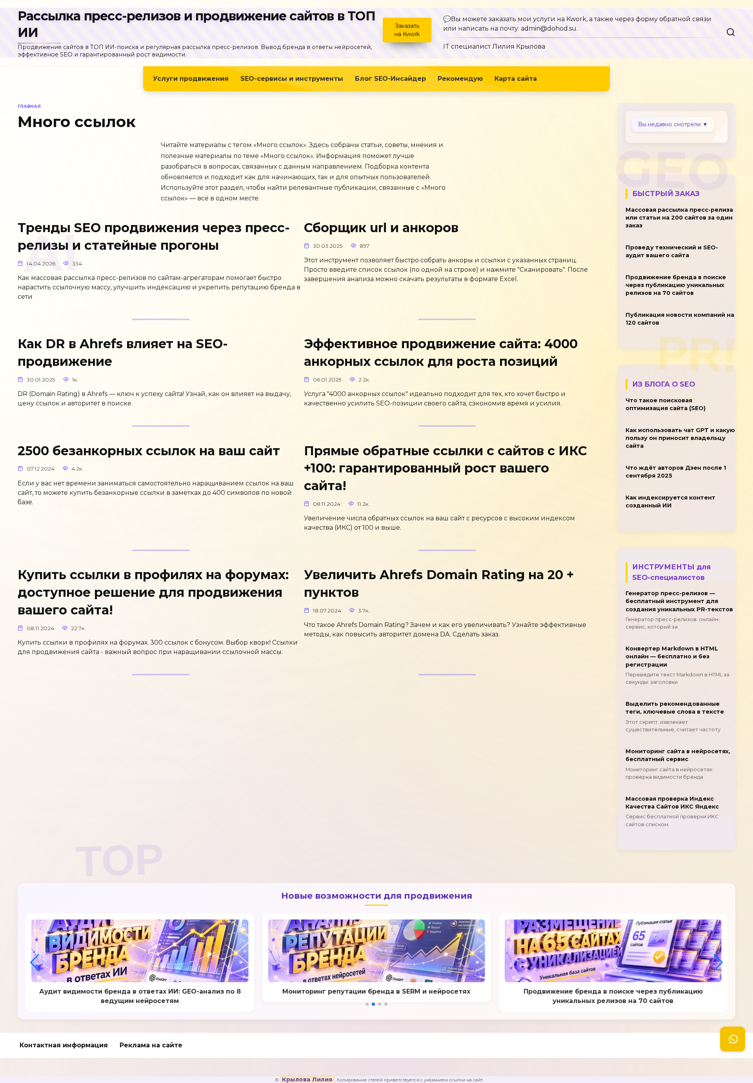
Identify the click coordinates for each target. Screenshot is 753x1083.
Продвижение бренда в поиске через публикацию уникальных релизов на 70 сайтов (676, 285)
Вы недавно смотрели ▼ (673, 124)
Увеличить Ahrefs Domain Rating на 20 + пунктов (439, 583)
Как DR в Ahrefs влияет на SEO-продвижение (123, 352)
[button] (367, 1004)
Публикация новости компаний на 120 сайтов (680, 319)
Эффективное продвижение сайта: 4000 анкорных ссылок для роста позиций (441, 352)
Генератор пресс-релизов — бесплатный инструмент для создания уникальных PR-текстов (679, 601)
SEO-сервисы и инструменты (291, 78)
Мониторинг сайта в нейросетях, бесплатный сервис (678, 755)
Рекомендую (460, 78)
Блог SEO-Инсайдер (390, 78)
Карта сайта (516, 78)
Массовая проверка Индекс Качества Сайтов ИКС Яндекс (672, 802)
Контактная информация (64, 1045)
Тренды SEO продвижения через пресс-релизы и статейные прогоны (154, 236)
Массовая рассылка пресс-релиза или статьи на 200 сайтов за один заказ (679, 217)
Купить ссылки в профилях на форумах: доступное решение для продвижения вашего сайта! (153, 592)
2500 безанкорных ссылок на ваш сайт (149, 450)
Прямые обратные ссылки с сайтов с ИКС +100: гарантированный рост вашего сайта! (445, 468)
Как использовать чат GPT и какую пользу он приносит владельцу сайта (680, 438)
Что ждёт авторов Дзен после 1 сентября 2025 (676, 472)
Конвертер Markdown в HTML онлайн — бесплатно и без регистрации (672, 656)
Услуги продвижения (191, 78)
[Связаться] (732, 1039)
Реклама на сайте (151, 1045)
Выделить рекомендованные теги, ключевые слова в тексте (675, 708)
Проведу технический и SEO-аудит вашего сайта (672, 251)
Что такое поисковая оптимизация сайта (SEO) (666, 404)
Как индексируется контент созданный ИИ (670, 501)
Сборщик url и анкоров (381, 227)
